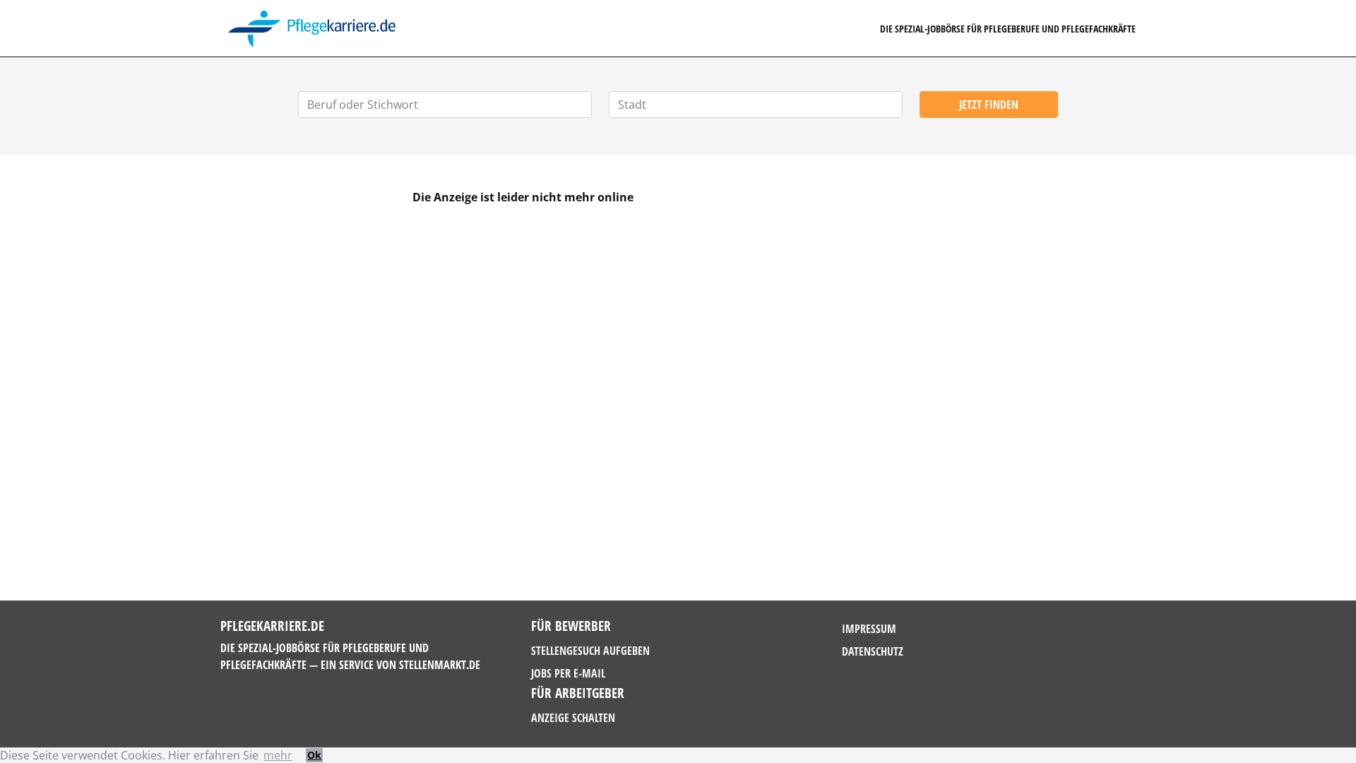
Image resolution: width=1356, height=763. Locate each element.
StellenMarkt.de (439, 665)
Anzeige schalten (573, 718)
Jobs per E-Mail (568, 673)
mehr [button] (277, 755)
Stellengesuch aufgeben (590, 650)
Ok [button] (314, 755)
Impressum (869, 629)
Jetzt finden (988, 104)
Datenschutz (872, 651)
